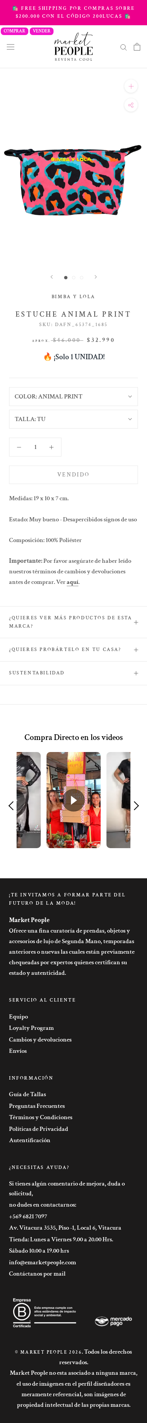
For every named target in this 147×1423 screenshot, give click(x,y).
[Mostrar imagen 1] (65, 277)
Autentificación (30, 1140)
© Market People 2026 (48, 1352)
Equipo (18, 1016)
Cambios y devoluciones (40, 1039)
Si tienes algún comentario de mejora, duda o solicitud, (67, 1188)
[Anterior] (52, 277)
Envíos (18, 1051)
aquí (72, 582)
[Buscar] (123, 46)
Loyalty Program (31, 1028)
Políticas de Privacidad (38, 1129)
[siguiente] (96, 277)
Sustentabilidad (37, 673)
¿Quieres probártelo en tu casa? (65, 649)
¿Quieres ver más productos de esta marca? (70, 622)
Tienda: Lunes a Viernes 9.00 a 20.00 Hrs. (61, 1239)
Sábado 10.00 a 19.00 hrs (39, 1251)
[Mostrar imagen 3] (81, 277)
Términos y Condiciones (40, 1117)
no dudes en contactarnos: (42, 1205)
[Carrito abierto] (137, 47)
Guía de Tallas (27, 1094)
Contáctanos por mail (37, 1274)
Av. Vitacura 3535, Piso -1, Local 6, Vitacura (65, 1228)
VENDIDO (73, 474)
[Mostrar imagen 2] (73, 277)
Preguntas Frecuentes (37, 1106)
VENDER (42, 31)
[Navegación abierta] (10, 46)
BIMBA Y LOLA (73, 297)
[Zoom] (131, 86)
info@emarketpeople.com (42, 1262)
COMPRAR (14, 31)
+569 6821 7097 (28, 1216)
